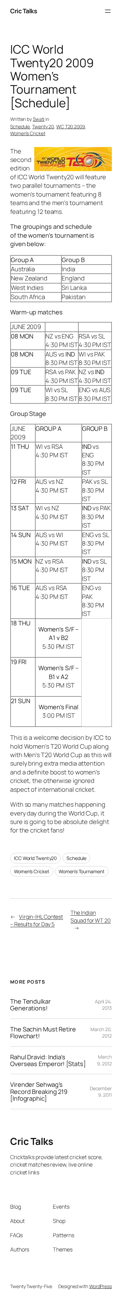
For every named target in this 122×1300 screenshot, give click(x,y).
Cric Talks (23, 11)
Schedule (20, 126)
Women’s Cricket (27, 133)
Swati (39, 119)
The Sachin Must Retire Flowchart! (43, 1033)
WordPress (100, 1286)
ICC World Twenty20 (35, 858)
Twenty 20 (43, 126)
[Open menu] (108, 11)
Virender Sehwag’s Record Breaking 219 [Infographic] (38, 1091)
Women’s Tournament (81, 871)
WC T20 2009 (70, 126)
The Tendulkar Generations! (30, 1005)
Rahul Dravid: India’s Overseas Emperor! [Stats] (48, 1060)
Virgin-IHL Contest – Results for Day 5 (36, 920)
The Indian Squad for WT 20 (90, 916)
